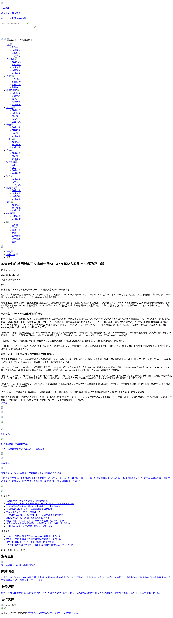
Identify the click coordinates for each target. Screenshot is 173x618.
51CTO (80, 593)
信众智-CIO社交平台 (11, 13)
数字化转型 (11, 90)
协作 (14, 165)
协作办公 (10, 162)
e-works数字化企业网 (114, 593)
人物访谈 (16, 53)
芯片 (14, 233)
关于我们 (5, 565)
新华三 (4, 403)
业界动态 (16, 79)
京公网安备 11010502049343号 (64, 613)
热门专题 (5, 434)
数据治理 (16, 84)
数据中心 (10, 188)
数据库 (15, 87)
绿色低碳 (16, 196)
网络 (8, 202)
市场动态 (16, 216)
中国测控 (49, 593)
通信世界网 (6, 593)
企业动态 (16, 73)
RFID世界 (28, 593)
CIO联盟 (16, 56)
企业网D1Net (7, 577)
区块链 (15, 225)
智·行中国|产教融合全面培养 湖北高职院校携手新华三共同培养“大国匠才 (41, 545)
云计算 (9, 107)
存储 (8, 150)
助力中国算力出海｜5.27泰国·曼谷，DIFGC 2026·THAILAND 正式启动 (40, 503)
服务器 (9, 139)
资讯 (14, 242)
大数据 (9, 76)
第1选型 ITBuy (49, 577)
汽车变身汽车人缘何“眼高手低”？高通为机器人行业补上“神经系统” (38, 523)
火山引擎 (128, 593)
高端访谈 (16, 102)
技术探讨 (16, 50)
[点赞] (86, 422)
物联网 (9, 213)
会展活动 (65, 577)
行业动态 (16, 62)
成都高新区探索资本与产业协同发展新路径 (27, 501)
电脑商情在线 (153, 593)
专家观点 (16, 70)
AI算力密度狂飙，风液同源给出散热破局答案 (28, 518)
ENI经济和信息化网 (93, 593)
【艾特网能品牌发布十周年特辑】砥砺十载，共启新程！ (33, 506)
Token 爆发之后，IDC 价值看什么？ (23, 512)
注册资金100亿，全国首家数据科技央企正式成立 (29, 526)
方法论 (15, 99)
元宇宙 (15, 227)
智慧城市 (16, 236)
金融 (58, 577)
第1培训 (38, 577)
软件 (8, 176)
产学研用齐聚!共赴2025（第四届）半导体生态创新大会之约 (34, 515)
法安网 (73, 593)
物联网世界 (39, 593)
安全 (8, 124)
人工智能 (10, 59)
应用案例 (16, 64)
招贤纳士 (33, 565)
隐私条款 (23, 565)
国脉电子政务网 (62, 593)
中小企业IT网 (139, 593)
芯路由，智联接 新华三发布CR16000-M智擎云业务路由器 (33, 536)
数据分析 (16, 82)
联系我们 (14, 565)
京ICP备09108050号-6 (38, 613)
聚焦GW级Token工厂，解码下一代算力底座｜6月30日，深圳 (35, 520)
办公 (14, 167)
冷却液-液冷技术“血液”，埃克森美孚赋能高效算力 (30, 509)
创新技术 (16, 239)
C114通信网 (18, 593)
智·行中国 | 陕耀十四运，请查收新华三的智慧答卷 (30, 542)
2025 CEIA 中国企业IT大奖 (13, 18)
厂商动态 (16, 185)
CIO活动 (5, 8)
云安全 (15, 119)
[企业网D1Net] (2, 3)
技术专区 (16, 67)
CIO (8, 45)
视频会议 (16, 230)
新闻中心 (16, 47)
